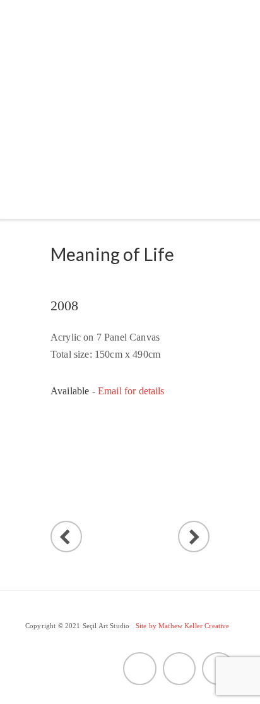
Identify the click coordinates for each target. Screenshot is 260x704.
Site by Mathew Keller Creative (183, 625)
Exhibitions (78, 113)
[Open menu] (36, 197)
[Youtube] (139, 668)
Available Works (94, 143)
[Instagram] (218, 668)
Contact (153, 174)
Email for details (131, 390)
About (63, 83)
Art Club (70, 174)
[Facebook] (179, 668)
